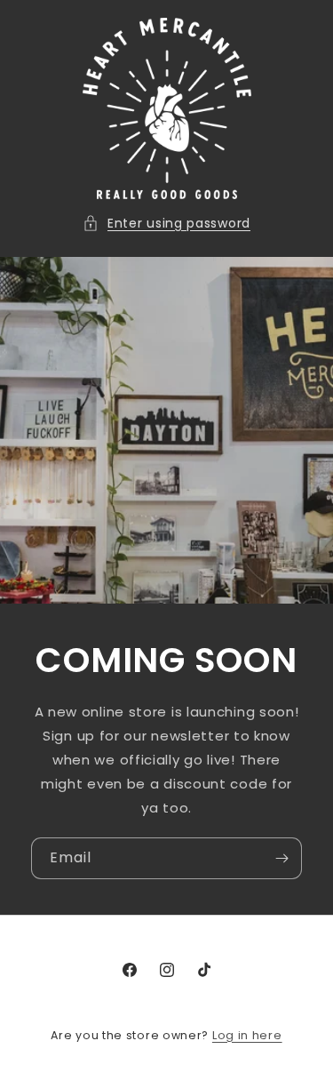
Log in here (247, 1035)
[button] (166, 223)
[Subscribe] (281, 858)
